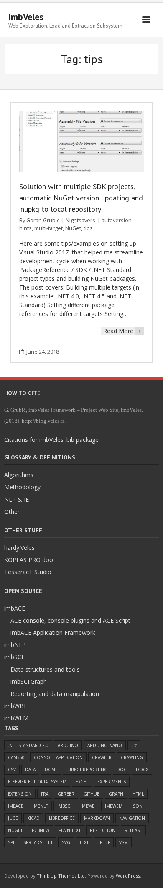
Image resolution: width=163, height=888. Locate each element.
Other (12, 512)
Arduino (68, 745)
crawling (132, 757)
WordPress (128, 876)
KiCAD (33, 818)
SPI (11, 842)
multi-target (48, 228)
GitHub (91, 794)
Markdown (97, 818)
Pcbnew (40, 830)
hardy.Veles (19, 548)
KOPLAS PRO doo (28, 560)
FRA (44, 794)
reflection (102, 830)
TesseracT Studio (27, 572)
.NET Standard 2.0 (28, 745)
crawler (102, 757)
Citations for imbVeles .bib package (51, 440)
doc (122, 770)
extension (20, 794)
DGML (51, 770)
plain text (70, 830)
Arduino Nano (104, 745)
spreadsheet (38, 842)
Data (30, 770)
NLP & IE (16, 499)
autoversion (117, 220)
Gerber (66, 794)
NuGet (73, 228)
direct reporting (86, 770)
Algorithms (18, 475)
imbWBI (88, 806)
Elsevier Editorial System (37, 782)
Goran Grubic (42, 220)
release (133, 830)
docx (142, 770)
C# (134, 745)
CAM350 (16, 757)
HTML (138, 794)
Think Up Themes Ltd (61, 876)
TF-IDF (104, 842)
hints (25, 228)
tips (88, 228)
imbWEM (113, 806)
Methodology (22, 487)
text (84, 842)
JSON (137, 806)
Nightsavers (80, 220)
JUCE (13, 818)
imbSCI (64, 806)
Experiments (111, 782)
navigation (132, 818)
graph (116, 794)
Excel (82, 782)
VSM (123, 842)
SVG (66, 842)
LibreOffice (62, 818)
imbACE (15, 806)
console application (58, 757)
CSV (12, 770)
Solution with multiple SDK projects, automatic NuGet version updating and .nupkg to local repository (81, 198)
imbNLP (40, 806)
